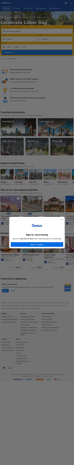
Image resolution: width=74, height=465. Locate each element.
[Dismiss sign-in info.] (62, 219)
